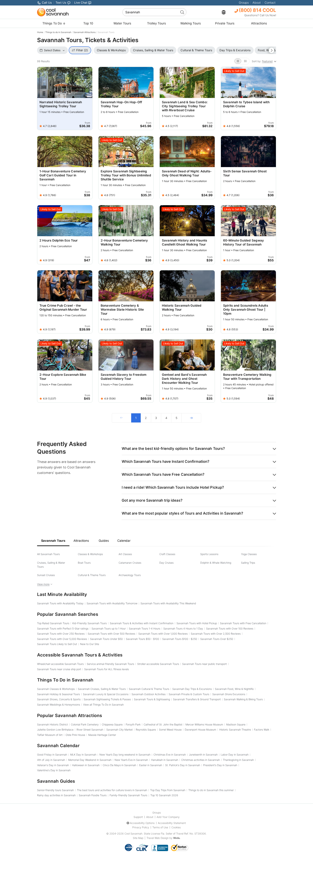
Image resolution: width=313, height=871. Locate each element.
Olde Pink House (75, 734)
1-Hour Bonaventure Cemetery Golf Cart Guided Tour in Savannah (62, 175)
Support (138, 816)
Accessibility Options (142, 822)
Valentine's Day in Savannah (54, 770)
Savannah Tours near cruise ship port (59, 669)
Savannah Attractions (84, 32)
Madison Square (235, 724)
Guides (104, 540)
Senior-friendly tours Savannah (55, 790)
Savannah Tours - (142, 638)
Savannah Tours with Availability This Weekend (168, 603)
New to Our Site (89, 644)
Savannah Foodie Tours (93, 795)
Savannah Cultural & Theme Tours (149, 688)
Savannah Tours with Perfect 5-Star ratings (62, 628)
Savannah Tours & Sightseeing (152, 699)
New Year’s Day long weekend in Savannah (124, 754)
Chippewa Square (112, 724)
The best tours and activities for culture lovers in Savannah (112, 790)
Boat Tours (84, 562)
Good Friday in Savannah (52, 754)
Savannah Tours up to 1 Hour (109, 628)
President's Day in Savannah (220, 765)
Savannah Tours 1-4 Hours (144, 628)
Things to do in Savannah (58, 32)
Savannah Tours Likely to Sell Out (57, 644)
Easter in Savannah (150, 765)
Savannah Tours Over (216, 638)
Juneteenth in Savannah (203, 754)
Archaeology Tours (130, 575)
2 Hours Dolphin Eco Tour (58, 240)
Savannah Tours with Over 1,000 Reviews (163, 633)
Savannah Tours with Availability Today (60, 603)
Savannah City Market (119, 729)
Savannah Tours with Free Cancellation (243, 623)
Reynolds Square (146, 729)
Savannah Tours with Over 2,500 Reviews (216, 633)
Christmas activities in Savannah (200, 759)
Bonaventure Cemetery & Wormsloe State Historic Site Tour (122, 309)
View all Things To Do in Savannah (103, 704)
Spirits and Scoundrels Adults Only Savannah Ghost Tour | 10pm (245, 309)
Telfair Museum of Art (49, 734)
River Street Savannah (90, 729)
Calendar (123, 540)
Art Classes (125, 554)
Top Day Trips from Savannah (167, 790)
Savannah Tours (53, 540)
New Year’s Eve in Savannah (131, 759)
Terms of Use (160, 827)
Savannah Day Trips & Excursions (192, 688)
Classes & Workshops (90, 554)
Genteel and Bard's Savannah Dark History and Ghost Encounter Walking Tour (184, 379)
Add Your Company (168, 816)
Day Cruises (166, 562)
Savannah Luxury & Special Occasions (105, 694)
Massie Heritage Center (102, 734)
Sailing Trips (248, 562)
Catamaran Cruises (130, 562)
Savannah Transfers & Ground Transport (197, 699)
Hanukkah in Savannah (164, 759)
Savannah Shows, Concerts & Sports (59, 699)
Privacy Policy (140, 827)
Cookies (176, 827)
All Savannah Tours (48, 554)
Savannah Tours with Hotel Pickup (197, 623)
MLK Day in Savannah (83, 754)
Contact (270, 2)
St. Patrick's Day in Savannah (182, 765)
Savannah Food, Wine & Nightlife (234, 688)
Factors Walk (261, 729)
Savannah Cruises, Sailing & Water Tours (102, 688)
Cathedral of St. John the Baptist (163, 724)
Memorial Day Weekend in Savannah (89, 759)
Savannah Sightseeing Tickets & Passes (107, 699)
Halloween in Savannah (86, 765)
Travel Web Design (158, 837)
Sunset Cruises (46, 575)
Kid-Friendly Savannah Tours (89, 623)
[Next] (191, 417)
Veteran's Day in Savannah (53, 765)
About (257, 2)
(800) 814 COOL (257, 10)
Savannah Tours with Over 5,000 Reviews (62, 638)
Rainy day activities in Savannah (56, 795)
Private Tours (224, 23)
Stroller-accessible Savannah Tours (158, 663)
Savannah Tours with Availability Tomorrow (112, 603)
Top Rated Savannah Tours (53, 623)
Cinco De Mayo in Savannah (119, 765)
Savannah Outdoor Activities (149, 694)
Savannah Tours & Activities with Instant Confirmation (141, 623)
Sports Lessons (209, 554)
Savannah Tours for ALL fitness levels (106, 669)
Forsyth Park (133, 724)
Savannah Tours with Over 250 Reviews (61, 633)
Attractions (259, 23)
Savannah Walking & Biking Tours (243, 699)
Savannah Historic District (52, 724)
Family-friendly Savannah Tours (128, 795)
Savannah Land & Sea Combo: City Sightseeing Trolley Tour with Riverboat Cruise (185, 106)
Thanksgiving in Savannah (238, 759)
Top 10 (88, 23)
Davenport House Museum (200, 729)
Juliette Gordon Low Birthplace (55, 729)
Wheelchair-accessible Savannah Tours (60, 663)
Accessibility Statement (172, 822)
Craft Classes (167, 554)
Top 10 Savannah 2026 (164, 795)
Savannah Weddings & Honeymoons (58, 704)
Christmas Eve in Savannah (169, 754)
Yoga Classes (249, 554)
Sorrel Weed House (170, 729)
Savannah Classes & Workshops (56, 688)
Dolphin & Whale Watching (215, 562)
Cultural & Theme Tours (92, 575)
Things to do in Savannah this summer (211, 790)
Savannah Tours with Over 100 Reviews (229, 628)
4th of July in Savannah (51, 759)
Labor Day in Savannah (234, 754)
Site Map (138, 837)
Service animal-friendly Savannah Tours (110, 663)
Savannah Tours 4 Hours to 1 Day (183, 628)
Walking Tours (190, 23)
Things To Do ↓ (54, 23)
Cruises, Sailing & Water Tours (51, 564)
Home (40, 32)
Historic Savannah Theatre (235, 729)
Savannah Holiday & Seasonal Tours (58, 694)
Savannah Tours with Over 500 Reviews (111, 633)
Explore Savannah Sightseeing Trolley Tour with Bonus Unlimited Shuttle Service (126, 175)
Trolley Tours (156, 23)
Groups (244, 2)
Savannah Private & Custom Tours (189, 694)
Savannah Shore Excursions (228, 694)
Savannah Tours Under (106, 638)
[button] (199, 448)
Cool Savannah (133, 833)
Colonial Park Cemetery (85, 724)
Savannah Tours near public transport (204, 663)
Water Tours (122, 23)
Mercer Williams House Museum (204, 724)
